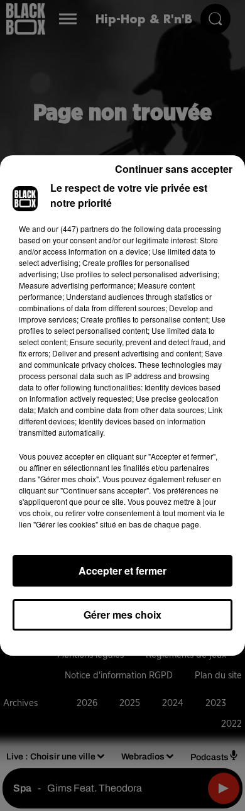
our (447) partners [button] (78, 228)
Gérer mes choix (122, 614)
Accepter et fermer (122, 570)
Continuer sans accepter (173, 169)
